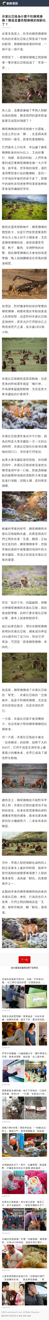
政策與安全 (13, 1316)
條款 (20, 1316)
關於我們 (5, 1316)
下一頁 (24, 960)
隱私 (25, 1316)
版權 (29, 1316)
